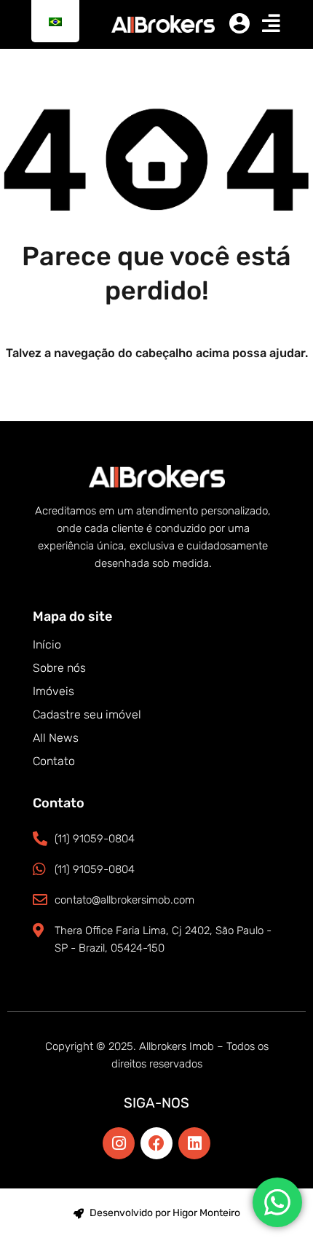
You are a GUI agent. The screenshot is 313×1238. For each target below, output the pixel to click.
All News (56, 738)
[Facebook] (156, 1143)
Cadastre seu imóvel (87, 714)
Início (47, 644)
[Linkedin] (194, 1143)
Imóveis (53, 691)
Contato (54, 761)
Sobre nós (59, 668)
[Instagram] (119, 1143)
